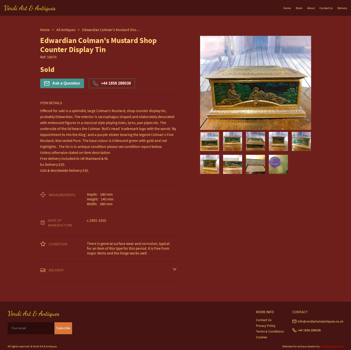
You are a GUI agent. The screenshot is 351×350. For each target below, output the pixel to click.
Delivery (342, 8)
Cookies (261, 337)
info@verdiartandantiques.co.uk (320, 321)
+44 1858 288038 (116, 83)
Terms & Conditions (270, 331)
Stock (299, 8)
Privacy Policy (266, 325)
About (311, 8)
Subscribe (63, 328)
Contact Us (326, 8)
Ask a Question (66, 83)
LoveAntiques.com (331, 346)
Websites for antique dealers (299, 346)
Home (287, 8)
